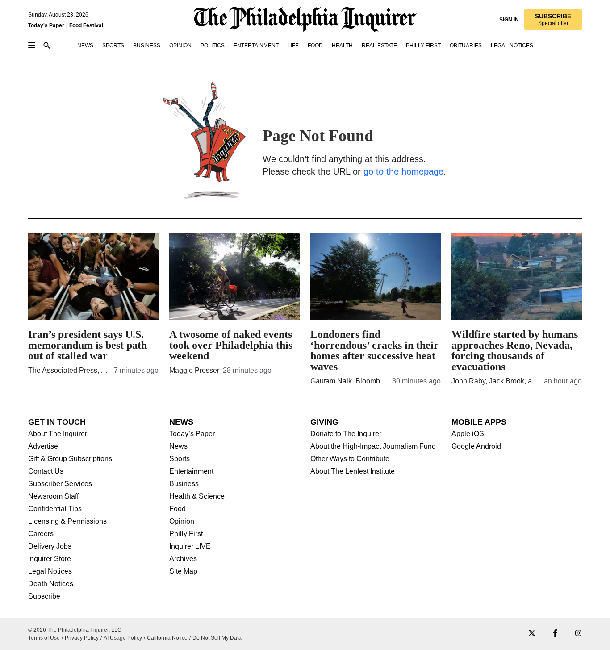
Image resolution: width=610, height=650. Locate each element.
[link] (552, 19)
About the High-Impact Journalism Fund (373, 446)
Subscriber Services (60, 484)
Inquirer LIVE (190, 546)
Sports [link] (113, 45)
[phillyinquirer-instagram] (578, 633)
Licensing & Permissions (67, 521)
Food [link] (315, 45)
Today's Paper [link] (46, 25)
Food (177, 508)
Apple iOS (467, 434)
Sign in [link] (508, 20)
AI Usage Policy (123, 638)
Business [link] (146, 45)
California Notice (167, 638)
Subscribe (44, 596)
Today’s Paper (192, 434)
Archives (183, 558)
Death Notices (50, 584)
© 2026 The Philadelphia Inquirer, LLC (74, 630)
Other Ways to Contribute (349, 458)
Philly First (186, 534)
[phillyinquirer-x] (531, 633)
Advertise (43, 446)
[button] (552, 19)
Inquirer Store (49, 558)
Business (184, 484)
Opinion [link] (180, 45)
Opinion (181, 521)
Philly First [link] (423, 45)
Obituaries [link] (466, 45)
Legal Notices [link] (512, 45)
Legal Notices (50, 571)
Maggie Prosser (194, 370)
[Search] (47, 46)
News (178, 446)
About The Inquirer (57, 434)
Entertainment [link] (256, 45)
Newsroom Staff (53, 496)
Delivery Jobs (49, 546)
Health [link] (342, 45)
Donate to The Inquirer (345, 434)
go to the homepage (403, 171)
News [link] (85, 45)
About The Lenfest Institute (352, 471)
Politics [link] (213, 45)
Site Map (183, 571)
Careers (41, 534)
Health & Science (197, 496)
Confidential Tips (55, 508)
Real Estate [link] (379, 45)
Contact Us (45, 471)
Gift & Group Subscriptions (70, 458)
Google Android (476, 446)
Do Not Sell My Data (217, 638)
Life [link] (293, 45)
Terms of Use (44, 638)
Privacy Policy (82, 638)
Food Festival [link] (86, 25)
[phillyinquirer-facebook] (555, 633)
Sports (179, 458)
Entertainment (191, 471)
